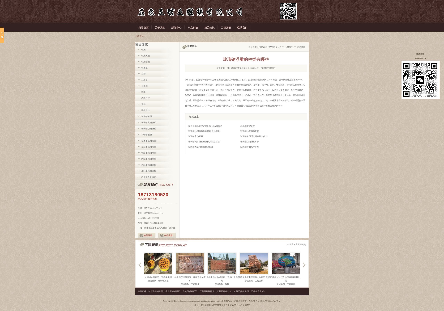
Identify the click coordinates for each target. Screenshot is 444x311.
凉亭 (143, 92)
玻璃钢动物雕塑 (148, 128)
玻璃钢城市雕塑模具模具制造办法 (204, 141)
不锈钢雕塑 (146, 134)
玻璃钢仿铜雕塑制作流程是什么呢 (204, 131)
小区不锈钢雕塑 (148, 171)
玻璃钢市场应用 (195, 136)
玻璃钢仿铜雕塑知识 (249, 141)
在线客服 (148, 235)
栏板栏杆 (145, 98)
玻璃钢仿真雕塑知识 (249, 131)
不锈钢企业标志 (148, 177)
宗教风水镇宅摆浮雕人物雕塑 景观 (254, 277)
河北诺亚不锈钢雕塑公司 (270, 47)
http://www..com (153, 223)
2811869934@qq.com (153, 213)
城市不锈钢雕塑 (148, 141)
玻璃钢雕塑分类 (247, 126)
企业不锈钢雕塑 (148, 147)
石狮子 (144, 80)
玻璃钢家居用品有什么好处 (200, 147)
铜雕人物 (145, 55)
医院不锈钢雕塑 (148, 159)
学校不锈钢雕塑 (148, 153)
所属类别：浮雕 (222, 284)
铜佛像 (144, 68)
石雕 (143, 74)
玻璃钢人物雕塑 (148, 122)
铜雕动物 (145, 62)
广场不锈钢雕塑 (148, 165)
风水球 (144, 86)
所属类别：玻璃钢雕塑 (158, 281)
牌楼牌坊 (145, 110)
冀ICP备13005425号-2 (270, 301)
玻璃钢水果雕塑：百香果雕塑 (158, 277)
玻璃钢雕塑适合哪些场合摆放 (253, 136)
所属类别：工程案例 (190, 284)
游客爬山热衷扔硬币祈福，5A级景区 (205, 126)
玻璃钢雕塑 (146, 116)
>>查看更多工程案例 (296, 244)
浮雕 (143, 104)
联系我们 (157, 185)
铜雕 (143, 49)
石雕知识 (289, 47)
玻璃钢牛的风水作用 (249, 147)
